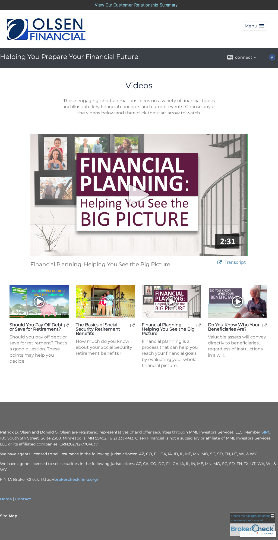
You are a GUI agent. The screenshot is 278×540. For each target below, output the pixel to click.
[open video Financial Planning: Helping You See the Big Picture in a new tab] (219, 262)
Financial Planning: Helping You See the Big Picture (168, 329)
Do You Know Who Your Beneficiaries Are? (234, 327)
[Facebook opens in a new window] (272, 59)
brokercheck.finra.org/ (76, 479)
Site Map (8, 515)
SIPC (265, 432)
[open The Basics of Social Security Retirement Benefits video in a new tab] (132, 325)
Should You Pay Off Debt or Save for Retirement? (36, 327)
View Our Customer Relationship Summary (136, 5)
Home (6, 499)
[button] (254, 26)
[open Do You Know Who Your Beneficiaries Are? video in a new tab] (265, 325)
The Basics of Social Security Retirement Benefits (98, 329)
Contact (23, 499)
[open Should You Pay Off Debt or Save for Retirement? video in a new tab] (66, 325)
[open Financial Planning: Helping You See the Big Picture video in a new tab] (199, 325)
